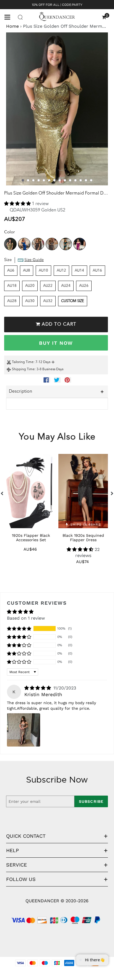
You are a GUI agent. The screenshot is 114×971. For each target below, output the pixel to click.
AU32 (48, 301)
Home (12, 26)
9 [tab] (65, 180)
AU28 (12, 301)
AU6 (10, 270)
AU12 (61, 270)
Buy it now (56, 343)
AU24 (66, 286)
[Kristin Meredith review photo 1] (23, 730)
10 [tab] (70, 180)
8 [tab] (59, 180)
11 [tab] (75, 180)
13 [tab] (86, 180)
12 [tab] (80, 180)
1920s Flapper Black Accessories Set (31, 537)
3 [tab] (33, 180)
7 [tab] (54, 180)
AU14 (79, 270)
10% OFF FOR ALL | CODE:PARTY (57, 4)
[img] (38, 688)
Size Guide (34, 260)
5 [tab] (44, 180)
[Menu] (9, 16)
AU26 (84, 286)
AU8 (26, 270)
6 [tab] (49, 180)
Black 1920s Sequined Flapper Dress (83, 537)
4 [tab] (38, 180)
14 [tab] (91, 180)
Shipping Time (23, 369)
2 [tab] (28, 180)
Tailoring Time (22, 362)
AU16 (97, 270)
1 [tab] (23, 180)
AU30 (30, 301)
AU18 (12, 286)
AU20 (30, 286)
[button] (18, 204)
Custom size (72, 301)
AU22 (48, 286)
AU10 (43, 270)
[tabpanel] (57, 108)
